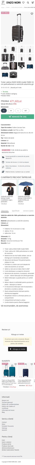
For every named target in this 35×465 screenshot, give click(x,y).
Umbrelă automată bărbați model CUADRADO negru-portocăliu (7, 199)
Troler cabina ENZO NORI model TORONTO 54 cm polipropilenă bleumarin (24, 381)
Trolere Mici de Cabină (16, 7)
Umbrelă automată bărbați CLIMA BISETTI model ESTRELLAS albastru (25, 199)
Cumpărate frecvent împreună (16, 177)
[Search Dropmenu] (28, 2)
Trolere (8, 7)
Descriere (4, 211)
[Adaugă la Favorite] (32, 14)
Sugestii (6, 361)
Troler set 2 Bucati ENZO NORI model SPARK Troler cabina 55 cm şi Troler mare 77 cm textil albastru (9, 382)
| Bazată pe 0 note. (16, 87)
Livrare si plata (28, 211)
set (26, 111)
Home (2, 7)
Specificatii (15, 211)
